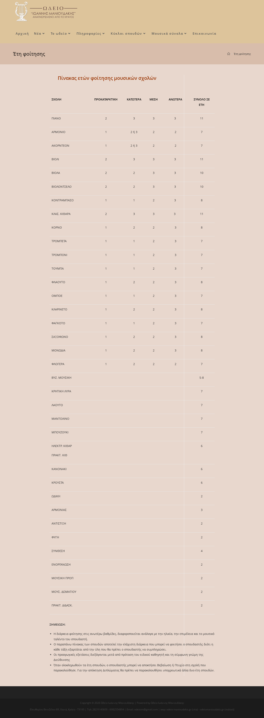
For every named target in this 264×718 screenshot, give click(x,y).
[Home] (228, 54)
